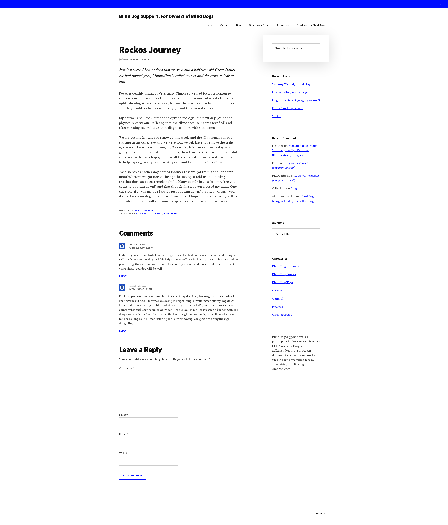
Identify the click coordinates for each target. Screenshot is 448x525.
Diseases (278, 290)
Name (123, 414)
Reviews (277, 306)
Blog (294, 188)
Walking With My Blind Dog (291, 84)
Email (123, 434)
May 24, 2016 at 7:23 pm (140, 289)
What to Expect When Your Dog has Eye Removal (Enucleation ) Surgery (295, 150)
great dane (170, 213)
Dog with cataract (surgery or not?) (296, 100)
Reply (123, 275)
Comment (126, 368)
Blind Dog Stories (146, 210)
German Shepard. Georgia (290, 92)
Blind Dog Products (285, 266)
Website (124, 453)
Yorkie (276, 116)
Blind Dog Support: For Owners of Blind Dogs (166, 16)
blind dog (142, 213)
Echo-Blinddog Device (287, 108)
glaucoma (156, 213)
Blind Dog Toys (282, 282)
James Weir (135, 244)
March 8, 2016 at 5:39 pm (141, 247)
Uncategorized (282, 314)
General (277, 298)
